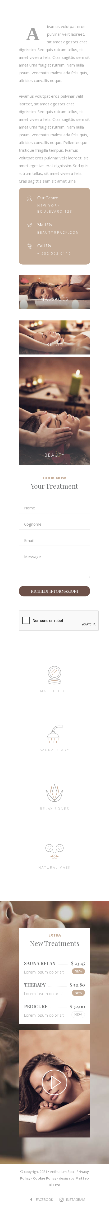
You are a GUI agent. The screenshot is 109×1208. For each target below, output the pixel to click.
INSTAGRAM (75, 1199)
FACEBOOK (44, 1199)
